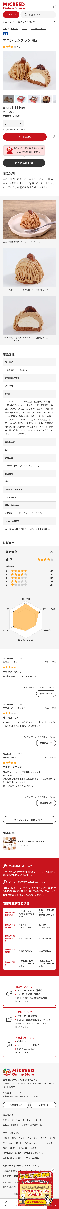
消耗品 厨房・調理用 (12, 1152)
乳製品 (28, 1142)
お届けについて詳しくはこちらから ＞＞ (23, 513)
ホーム (6, 1205)
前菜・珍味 (32, 1138)
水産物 (6, 1138)
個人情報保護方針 (10, 1187)
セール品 (16, 1119)
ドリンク (48, 1142)
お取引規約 (7, 1182)
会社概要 (7, 1175)
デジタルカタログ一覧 (32, 1124)
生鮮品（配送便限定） (13, 1157)
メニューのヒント (11, 1124)
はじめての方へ (10, 1170)
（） (18, 46)
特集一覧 (38, 1119)
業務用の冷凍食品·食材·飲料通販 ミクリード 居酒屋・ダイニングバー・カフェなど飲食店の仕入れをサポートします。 (29, 1083)
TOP (5, 28)
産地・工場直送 (33, 1157)
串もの (43, 1138)
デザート (14, 28)
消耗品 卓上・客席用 (28, 1147)
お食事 (19, 1142)
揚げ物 (52, 1138)
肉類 (14, 1138)
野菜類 (22, 1138)
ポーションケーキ (38, 28)
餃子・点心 (8, 1142)
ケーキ (24, 28)
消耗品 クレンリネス (33, 1152)
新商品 (6, 1119)
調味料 (13, 1147)
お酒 (5, 1147)
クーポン (27, 1119)
